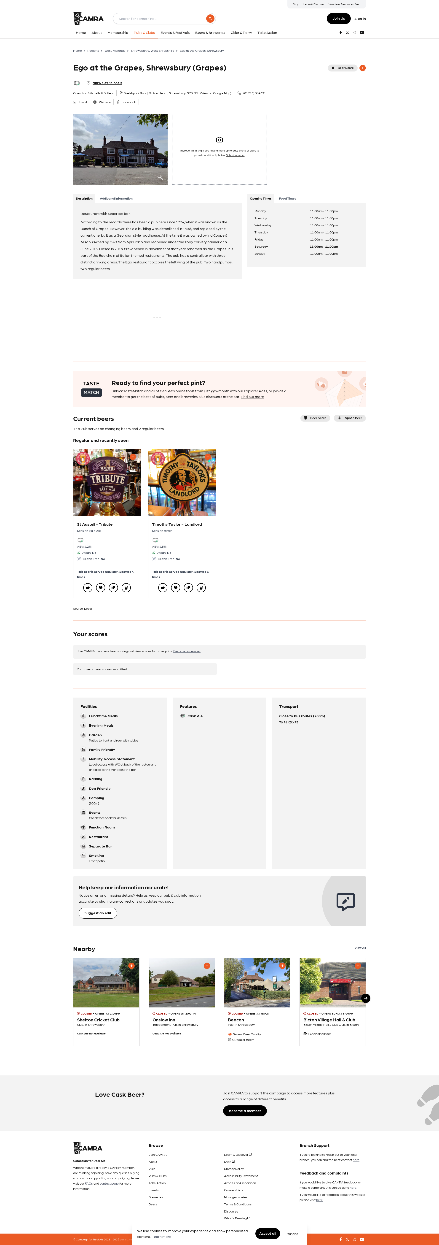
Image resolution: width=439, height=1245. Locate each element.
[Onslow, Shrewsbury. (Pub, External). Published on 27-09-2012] (182, 1002)
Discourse (231, 1211)
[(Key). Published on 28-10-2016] (333, 1002)
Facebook (129, 102)
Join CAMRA (158, 1154)
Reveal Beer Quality (246, 1034)
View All (360, 947)
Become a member (187, 651)
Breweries (156, 1197)
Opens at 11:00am (107, 83)
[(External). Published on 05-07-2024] (106, 1002)
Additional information (116, 198)
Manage (292, 1233)
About (153, 1161)
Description (84, 198)
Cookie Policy (233, 1190)
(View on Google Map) (215, 93)
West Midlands (114, 50)
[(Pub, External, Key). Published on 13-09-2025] (257, 1002)
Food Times (287, 198)
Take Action (157, 1183)
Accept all (267, 1233)
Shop (296, 4)
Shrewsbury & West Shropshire (152, 50)
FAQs (89, 1183)
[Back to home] (88, 18)
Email (83, 102)
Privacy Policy (234, 1168)
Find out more (252, 396)
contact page (109, 1183)
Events (154, 1190)
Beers (153, 1204)
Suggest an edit (97, 913)
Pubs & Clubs (158, 1175)
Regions (93, 50)
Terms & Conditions (238, 1204)
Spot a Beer (353, 418)
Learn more (161, 1236)
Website (105, 102)
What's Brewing (235, 1218)
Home (77, 50)
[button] (365, 998)
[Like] (87, 587)
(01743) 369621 (254, 93)
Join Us (338, 18)
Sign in (360, 18)
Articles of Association (240, 1183)
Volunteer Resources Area (344, 4)
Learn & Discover (313, 4)
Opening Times (261, 198)
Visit (152, 1168)
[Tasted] (126, 587)
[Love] (100, 587)
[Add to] (362, 68)
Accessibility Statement (241, 1175)
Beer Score (346, 67)
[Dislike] (113, 587)
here (356, 1159)
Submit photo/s (235, 155)
